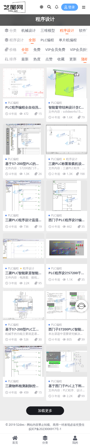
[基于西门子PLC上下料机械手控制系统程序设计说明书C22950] (66, 361)
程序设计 (67, 30)
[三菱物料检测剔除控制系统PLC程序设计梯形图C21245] (23, 361)
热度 (37, 59)
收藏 (61, 59)
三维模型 (48, 30)
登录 (71, 7)
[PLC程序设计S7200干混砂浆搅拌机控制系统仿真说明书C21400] (66, 248)
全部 (32, 39)
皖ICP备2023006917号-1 (45, 429)
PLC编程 (47, 39)
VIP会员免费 (55, 49)
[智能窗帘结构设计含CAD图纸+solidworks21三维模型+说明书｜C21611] (66, 83)
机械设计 (28, 30)
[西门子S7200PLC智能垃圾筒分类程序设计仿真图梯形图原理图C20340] (66, 305)
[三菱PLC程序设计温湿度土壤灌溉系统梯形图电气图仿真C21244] (23, 195)
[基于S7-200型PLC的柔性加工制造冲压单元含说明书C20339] (23, 139)
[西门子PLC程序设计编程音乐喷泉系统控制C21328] (66, 195)
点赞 (49, 59)
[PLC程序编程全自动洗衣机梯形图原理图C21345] (23, 83)
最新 (25, 59)
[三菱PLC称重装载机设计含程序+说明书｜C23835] (66, 139)
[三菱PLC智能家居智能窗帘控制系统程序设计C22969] (23, 248)
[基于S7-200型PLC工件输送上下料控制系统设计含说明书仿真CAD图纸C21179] (23, 305)
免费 (37, 49)
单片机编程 (68, 39)
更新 (73, 59)
